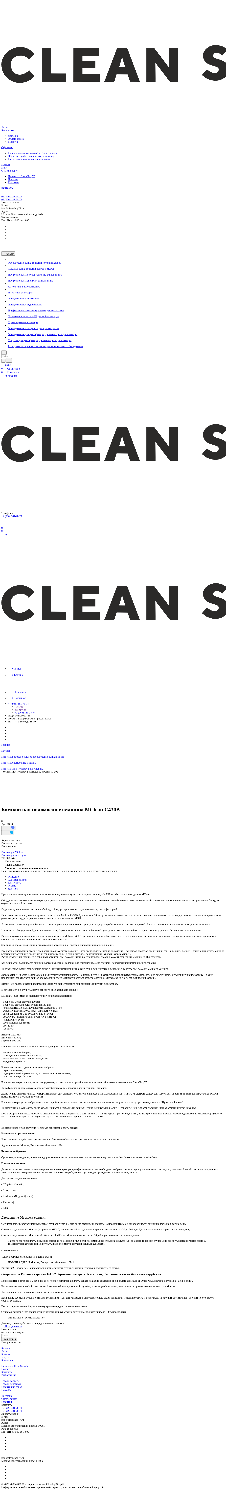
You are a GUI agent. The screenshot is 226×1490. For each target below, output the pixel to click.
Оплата (12, 885)
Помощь (6, 1389)
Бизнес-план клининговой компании (29, 159)
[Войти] (2, 523)
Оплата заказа (16, 138)
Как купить (14, 882)
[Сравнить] (7, 832)
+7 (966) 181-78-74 (11, 196)
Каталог (5, 1348)
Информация (8, 1375)
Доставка (13, 135)
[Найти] (9, 360)
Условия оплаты (10, 1381)
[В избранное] (8, 828)
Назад (19, 706)
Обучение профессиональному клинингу (31, 156)
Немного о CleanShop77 (21, 176)
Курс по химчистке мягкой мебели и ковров (33, 153)
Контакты (13, 182)
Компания (7, 1360)
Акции (5, 1351)
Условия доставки (11, 1384)
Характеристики (17, 879)
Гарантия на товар (11, 1386)
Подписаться (9, 1339)
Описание (13, 876)
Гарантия (13, 141)
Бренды (5, 1354)
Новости (13, 179)
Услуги (5, 1357)
